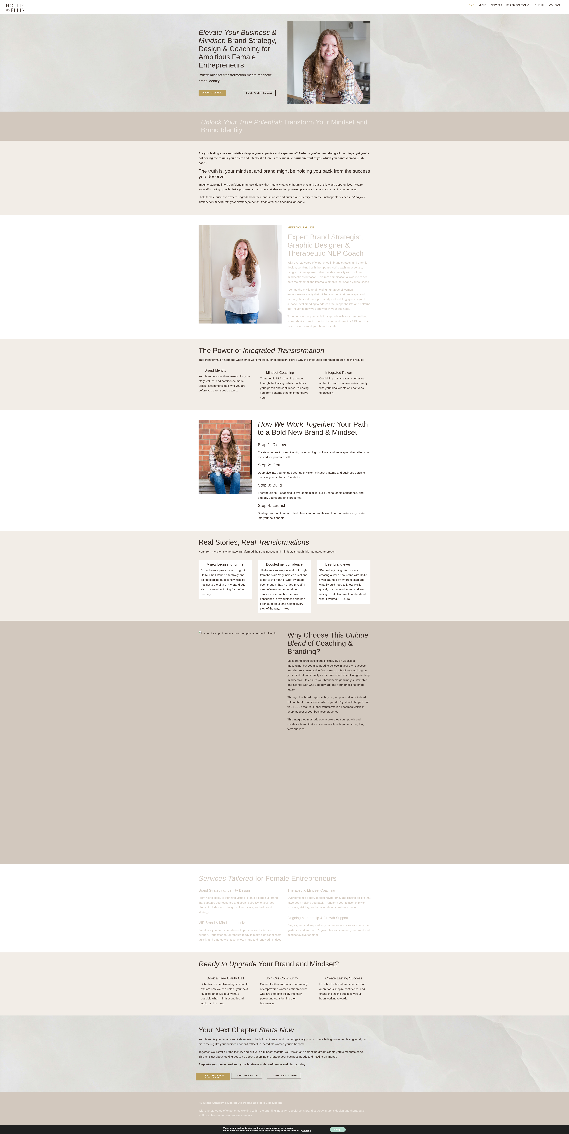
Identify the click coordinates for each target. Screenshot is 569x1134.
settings (306, 1131)
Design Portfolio (517, 5)
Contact (554, 5)
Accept (337, 1129)
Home (470, 5)
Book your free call (259, 93)
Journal (539, 5)
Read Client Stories (285, 1076)
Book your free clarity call (214, 1077)
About (482, 5)
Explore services (212, 93)
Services (496, 5)
